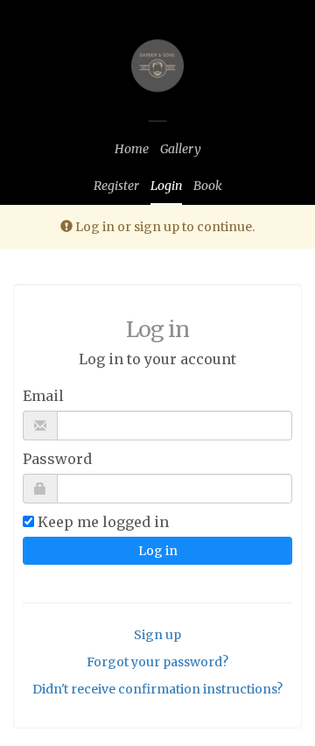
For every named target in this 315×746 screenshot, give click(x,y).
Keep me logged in (103, 522)
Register (116, 186)
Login (166, 186)
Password (57, 459)
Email (43, 396)
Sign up (157, 635)
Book (207, 186)
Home (132, 149)
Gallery (180, 149)
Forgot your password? (157, 662)
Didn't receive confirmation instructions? (157, 689)
